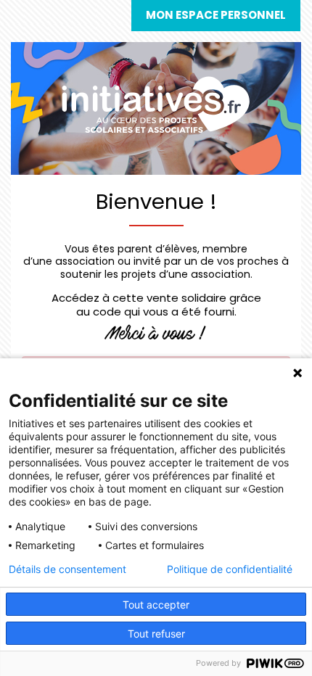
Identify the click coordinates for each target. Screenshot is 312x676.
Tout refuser (156, 633)
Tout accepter (156, 604)
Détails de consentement (67, 569)
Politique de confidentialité (229, 569)
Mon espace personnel (216, 14)
